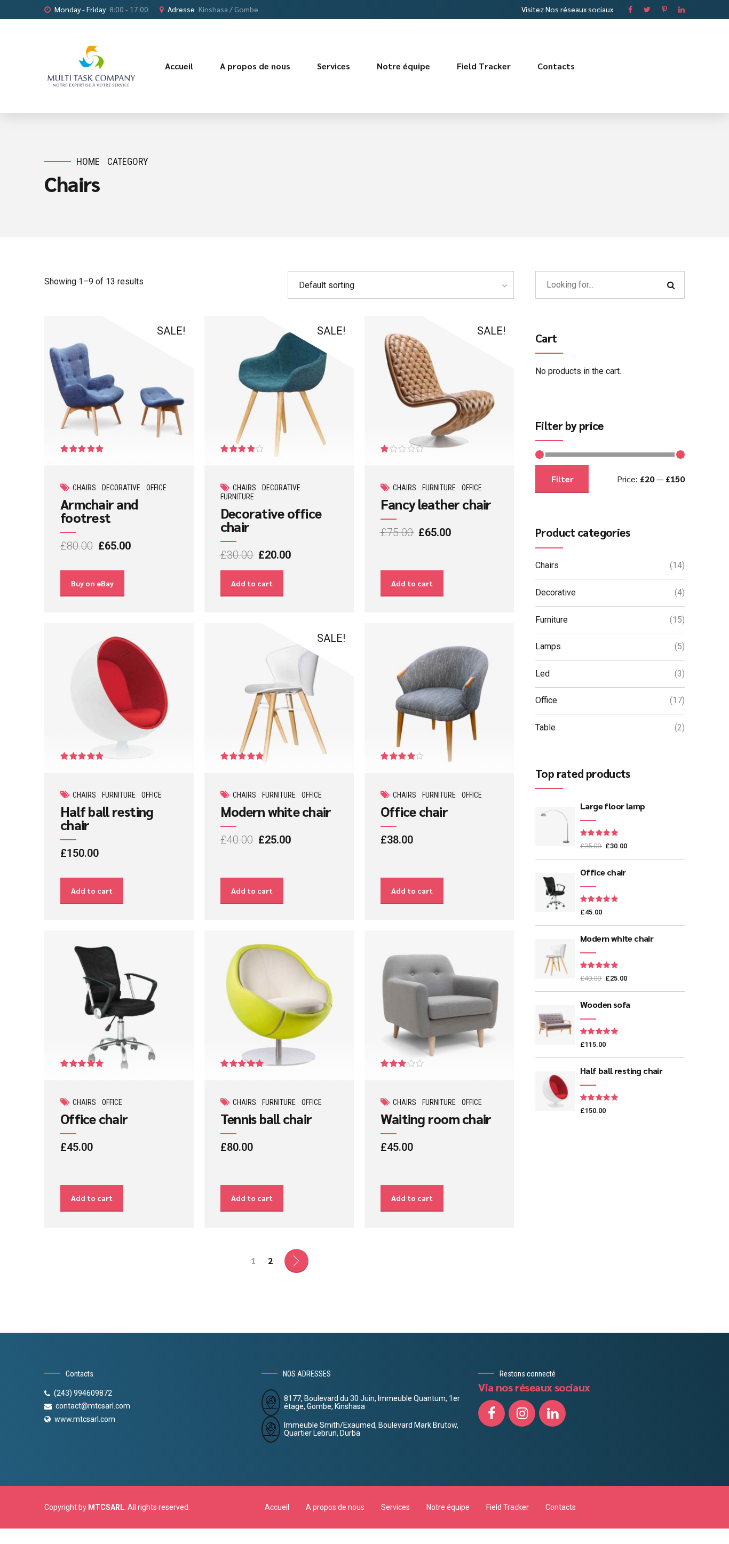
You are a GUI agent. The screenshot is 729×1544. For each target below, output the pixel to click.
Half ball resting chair (106, 817)
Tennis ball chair (266, 1118)
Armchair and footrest (99, 510)
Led (542, 673)
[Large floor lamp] (555, 826)
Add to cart (252, 583)
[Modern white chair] (555, 958)
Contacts (556, 65)
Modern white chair (275, 811)
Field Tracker (484, 65)
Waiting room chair (436, 1118)
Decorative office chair (270, 519)
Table (545, 727)
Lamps (548, 646)
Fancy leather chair (436, 504)
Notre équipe (403, 65)
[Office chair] (555, 892)
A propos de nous (255, 65)
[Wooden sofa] (555, 1025)
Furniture (237, 496)
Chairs (84, 487)
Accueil (179, 65)
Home (88, 161)
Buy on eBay (92, 583)
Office (156, 487)
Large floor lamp (612, 805)
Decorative (121, 487)
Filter (562, 478)
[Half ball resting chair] (555, 1091)
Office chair (414, 811)
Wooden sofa (605, 1004)
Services (333, 65)
